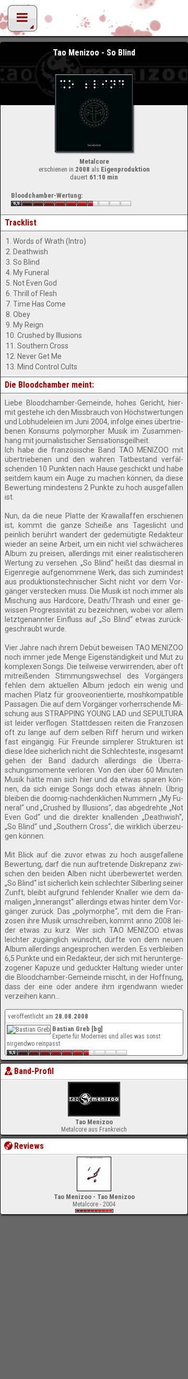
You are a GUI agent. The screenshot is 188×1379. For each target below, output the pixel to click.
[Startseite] (94, 21)
